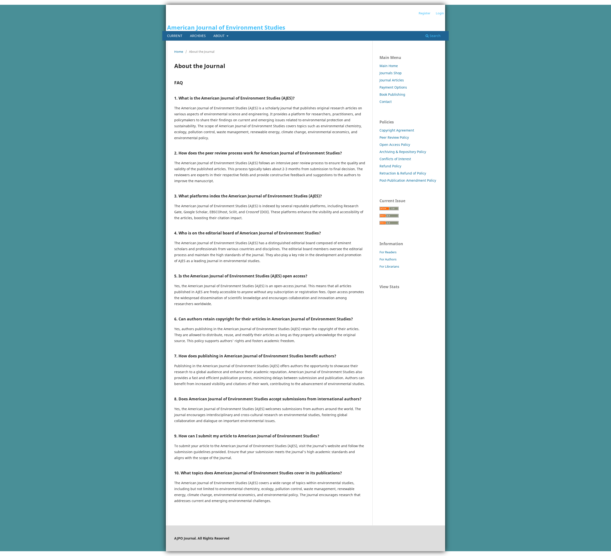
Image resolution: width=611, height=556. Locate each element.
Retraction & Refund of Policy (402, 173)
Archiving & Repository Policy (402, 151)
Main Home (388, 66)
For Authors (387, 259)
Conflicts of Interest (395, 159)
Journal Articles (391, 80)
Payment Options (393, 87)
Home (178, 51)
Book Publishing (392, 94)
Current (174, 35)
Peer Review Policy (394, 137)
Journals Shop (390, 73)
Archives (198, 35)
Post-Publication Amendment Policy (407, 180)
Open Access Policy (394, 144)
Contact (385, 101)
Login (440, 13)
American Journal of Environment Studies (226, 27)
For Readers (387, 252)
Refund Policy (390, 166)
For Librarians (389, 266)
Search (435, 35)
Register (424, 13)
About (219, 35)
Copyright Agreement (396, 130)
